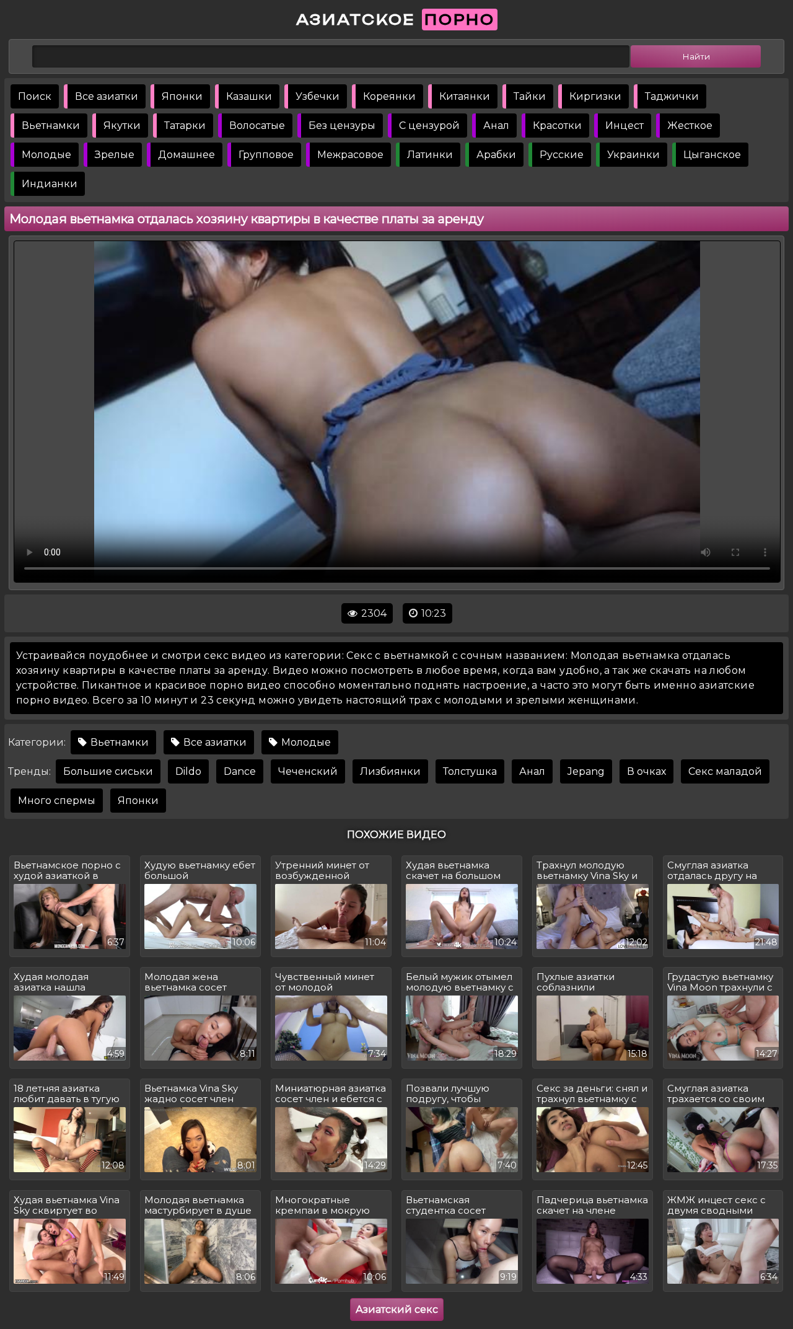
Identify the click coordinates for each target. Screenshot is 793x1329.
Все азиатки (106, 96)
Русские (562, 155)
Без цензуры (342, 125)
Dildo (188, 771)
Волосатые (257, 125)
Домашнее (186, 155)
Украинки (633, 155)
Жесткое (689, 125)
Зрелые (114, 155)
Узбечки (318, 96)
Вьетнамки (51, 125)
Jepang (586, 771)
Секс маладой (725, 771)
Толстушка (470, 771)
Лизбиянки (390, 771)
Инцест (624, 125)
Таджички (672, 96)
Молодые (46, 155)
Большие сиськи (108, 771)
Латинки (430, 155)
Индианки (49, 184)
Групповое (266, 155)
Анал (496, 125)
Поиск (34, 96)
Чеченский (308, 771)
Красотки (557, 125)
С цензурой (429, 125)
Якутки (122, 125)
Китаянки (464, 96)
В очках (646, 771)
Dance (240, 771)
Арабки (496, 155)
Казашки (249, 96)
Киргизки (595, 96)
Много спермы (56, 800)
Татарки (185, 125)
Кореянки (389, 96)
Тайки (530, 96)
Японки (182, 96)
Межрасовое (350, 155)
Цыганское (712, 155)
